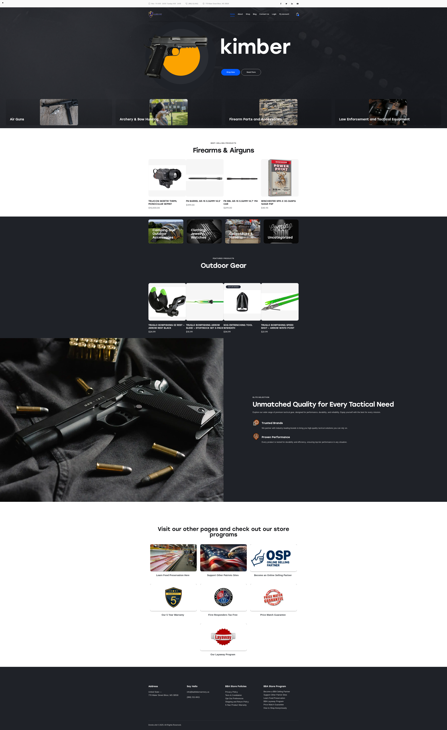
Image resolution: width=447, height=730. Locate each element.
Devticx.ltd (152, 725)
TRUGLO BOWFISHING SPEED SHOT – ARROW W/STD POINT (277, 326)
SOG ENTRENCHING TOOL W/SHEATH (238, 326)
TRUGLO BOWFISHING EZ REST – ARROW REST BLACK (166, 326)
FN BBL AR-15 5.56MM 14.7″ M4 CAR (203, 202)
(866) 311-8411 (193, 697)
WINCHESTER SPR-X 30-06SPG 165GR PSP (241, 202)
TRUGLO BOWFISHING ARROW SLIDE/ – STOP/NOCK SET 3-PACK (204, 326)
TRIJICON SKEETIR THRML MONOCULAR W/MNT (275, 202)
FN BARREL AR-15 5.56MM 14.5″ (166, 201)
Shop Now (14, 124)
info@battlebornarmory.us (198, 692)
